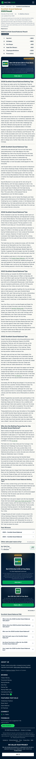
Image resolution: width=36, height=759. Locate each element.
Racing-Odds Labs (6, 689)
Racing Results (5, 682)
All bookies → (31, 610)
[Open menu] (33, 2)
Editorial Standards (13, 740)
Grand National (5, 705)
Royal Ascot (4, 703)
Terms (20, 740)
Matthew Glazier (24, 14)
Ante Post (8, 6)
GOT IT (18, 754)
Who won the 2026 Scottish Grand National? (16, 631)
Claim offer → (21, 605)
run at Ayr (14, 441)
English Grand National (18, 258)
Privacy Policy (26, 740)
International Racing (6, 692)
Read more (4, 28)
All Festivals (4, 708)
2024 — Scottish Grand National (12, 537)
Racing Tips (4, 687)
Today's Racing (5, 678)
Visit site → (21, 76)
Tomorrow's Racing (6, 680)
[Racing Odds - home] (8, 2)
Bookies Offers (5, 694)
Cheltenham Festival (7, 701)
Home (2, 6)
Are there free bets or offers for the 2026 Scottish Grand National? (15, 643)
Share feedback (7, 725)
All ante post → (31, 542)
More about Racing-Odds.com (22, 667)
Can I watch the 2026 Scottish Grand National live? (16, 649)
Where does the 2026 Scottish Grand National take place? (16, 625)
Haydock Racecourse (17, 308)
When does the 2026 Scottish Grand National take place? (16, 619)
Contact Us (5, 740)
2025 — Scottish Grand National (12, 532)
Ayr (14, 6)
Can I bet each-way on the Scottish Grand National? (15, 637)
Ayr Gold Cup (5, 546)
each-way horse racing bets (23, 501)
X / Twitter (6, 714)
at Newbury (18, 375)
